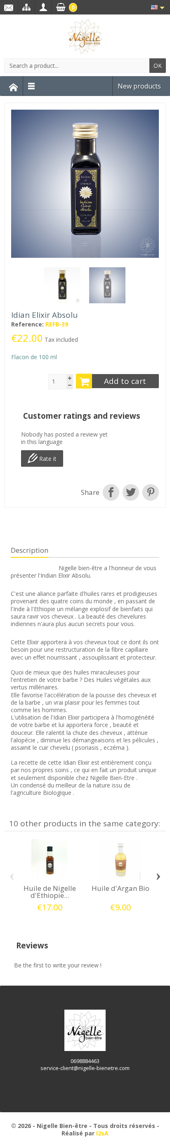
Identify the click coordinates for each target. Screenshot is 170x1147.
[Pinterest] (150, 493)
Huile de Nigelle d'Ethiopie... (50, 891)
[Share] (111, 493)
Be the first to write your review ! (58, 965)
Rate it (47, 459)
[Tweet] (131, 493)
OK (157, 66)
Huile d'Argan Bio (120, 888)
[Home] (13, 86)
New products (139, 86)
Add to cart (125, 381)
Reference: (27, 324)
